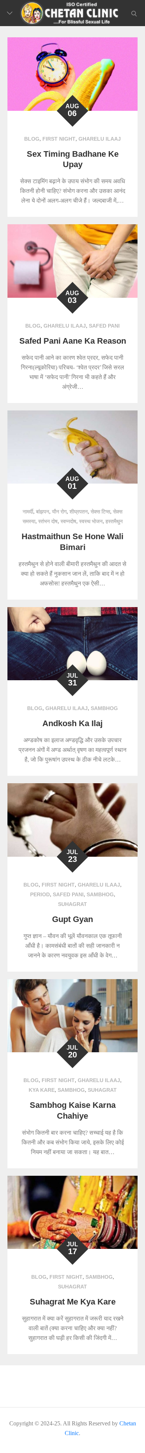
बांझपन (42, 512)
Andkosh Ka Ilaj (72, 723)
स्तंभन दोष (48, 521)
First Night (58, 139)
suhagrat (72, 904)
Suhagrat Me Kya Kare (73, 1301)
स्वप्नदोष (68, 521)
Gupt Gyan (72, 919)
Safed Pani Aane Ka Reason (72, 341)
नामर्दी (28, 512)
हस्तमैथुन (114, 521)
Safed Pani (104, 326)
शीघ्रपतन (79, 512)
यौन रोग (59, 512)
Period (40, 894)
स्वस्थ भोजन (91, 521)
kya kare (42, 1090)
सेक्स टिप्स (100, 512)
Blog (31, 139)
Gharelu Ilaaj (99, 139)
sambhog (104, 708)
